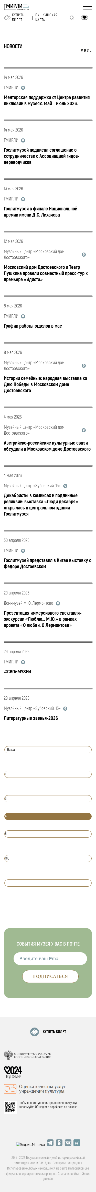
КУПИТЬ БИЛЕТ (54, 1031)
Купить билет (18, 17)
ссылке (72, 1107)
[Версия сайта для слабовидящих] (84, 17)
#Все (86, 50)
